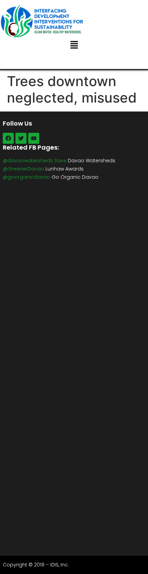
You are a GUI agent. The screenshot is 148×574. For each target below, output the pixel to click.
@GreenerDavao (23, 168)
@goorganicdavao (26, 177)
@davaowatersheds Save (34, 160)
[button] (74, 45)
